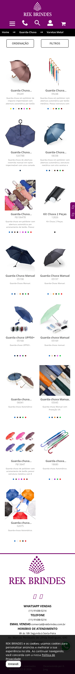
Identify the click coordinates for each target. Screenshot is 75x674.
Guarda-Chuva (28, 32)
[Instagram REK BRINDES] (34, 596)
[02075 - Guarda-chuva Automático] (20, 504)
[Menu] (12, 24)
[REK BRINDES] (37, 9)
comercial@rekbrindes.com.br (48, 624)
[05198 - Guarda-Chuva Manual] (20, 257)
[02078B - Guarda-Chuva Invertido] (20, 133)
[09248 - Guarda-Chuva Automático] (54, 71)
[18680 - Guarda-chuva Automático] (54, 442)
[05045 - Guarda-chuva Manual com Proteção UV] (54, 380)
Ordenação (20, 43)
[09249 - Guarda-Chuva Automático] (20, 71)
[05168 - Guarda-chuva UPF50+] (20, 318)
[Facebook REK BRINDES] (40, 596)
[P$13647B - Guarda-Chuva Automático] (20, 195)
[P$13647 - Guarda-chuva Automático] (20, 442)
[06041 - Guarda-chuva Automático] (20, 380)
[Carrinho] (63, 23)
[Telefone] (25, 23)
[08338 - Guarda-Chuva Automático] (54, 133)
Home (5, 32)
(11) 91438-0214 (37, 610)
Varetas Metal (55, 32)
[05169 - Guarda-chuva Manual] (54, 318)
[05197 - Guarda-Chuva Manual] (54, 257)
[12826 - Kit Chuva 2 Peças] (54, 195)
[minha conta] (50, 23)
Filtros (55, 43)
